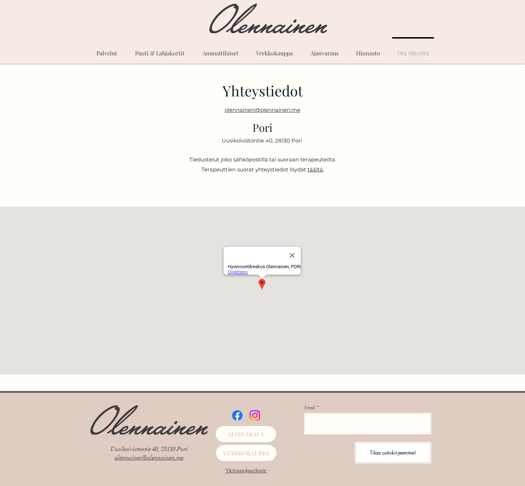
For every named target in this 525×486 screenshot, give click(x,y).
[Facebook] (237, 415)
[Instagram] (255, 415)
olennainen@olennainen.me (149, 457)
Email (310, 407)
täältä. (316, 169)
